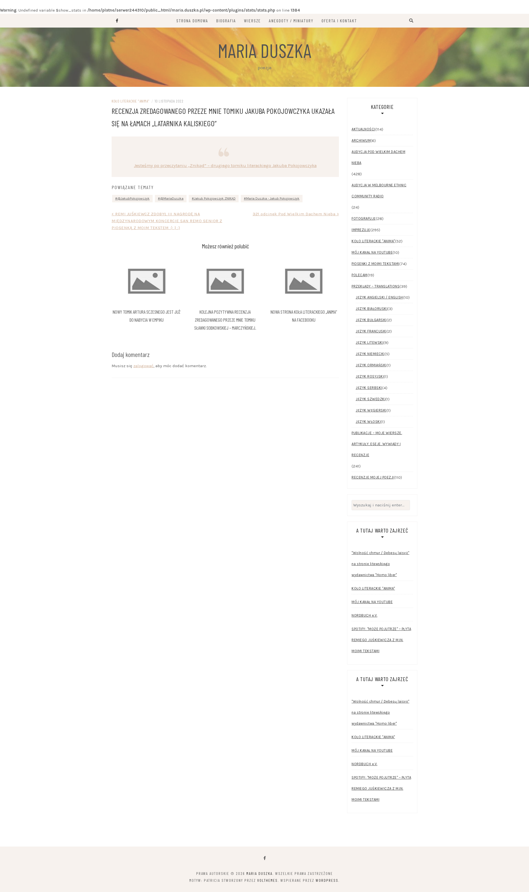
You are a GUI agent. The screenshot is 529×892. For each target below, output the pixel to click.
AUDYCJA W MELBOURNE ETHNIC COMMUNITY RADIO (379, 190)
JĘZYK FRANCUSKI (371, 331)
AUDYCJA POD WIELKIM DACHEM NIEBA (378, 157)
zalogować (143, 365)
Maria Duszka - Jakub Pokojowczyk (272, 198)
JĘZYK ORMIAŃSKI (371, 365)
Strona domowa (192, 20)
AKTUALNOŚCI (363, 129)
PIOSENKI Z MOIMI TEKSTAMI (375, 264)
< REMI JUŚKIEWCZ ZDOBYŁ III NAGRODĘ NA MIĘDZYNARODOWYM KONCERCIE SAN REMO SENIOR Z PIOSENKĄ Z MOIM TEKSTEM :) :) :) (167, 220)
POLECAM (360, 275)
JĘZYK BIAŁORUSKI (371, 309)
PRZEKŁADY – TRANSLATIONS (376, 286)
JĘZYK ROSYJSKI (370, 376)
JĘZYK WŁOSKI (368, 422)
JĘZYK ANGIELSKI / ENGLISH (379, 297)
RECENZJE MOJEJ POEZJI (373, 477)
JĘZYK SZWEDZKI (370, 399)
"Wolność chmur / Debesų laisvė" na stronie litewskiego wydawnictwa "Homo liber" (380, 564)
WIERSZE (252, 20)
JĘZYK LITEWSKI (369, 342)
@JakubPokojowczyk (133, 198)
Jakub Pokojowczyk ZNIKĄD (215, 198)
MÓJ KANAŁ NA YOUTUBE (372, 252)
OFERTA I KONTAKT (339, 20)
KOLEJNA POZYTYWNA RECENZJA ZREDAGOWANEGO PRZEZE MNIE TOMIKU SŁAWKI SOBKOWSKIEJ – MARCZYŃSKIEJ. (225, 320)
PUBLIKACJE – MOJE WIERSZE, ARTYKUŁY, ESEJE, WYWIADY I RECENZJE (377, 444)
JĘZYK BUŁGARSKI (371, 320)
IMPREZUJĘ (361, 230)
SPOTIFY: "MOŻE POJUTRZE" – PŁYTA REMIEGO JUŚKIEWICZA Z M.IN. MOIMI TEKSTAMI (381, 640)
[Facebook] (264, 858)
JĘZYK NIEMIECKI (370, 354)
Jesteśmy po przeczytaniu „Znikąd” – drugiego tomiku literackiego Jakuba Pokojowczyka (225, 165)
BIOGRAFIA (226, 20)
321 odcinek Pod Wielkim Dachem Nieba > (296, 213)
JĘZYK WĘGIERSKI (371, 410)
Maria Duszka (264, 50)
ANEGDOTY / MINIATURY (291, 20)
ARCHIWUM (361, 140)
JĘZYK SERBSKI (369, 388)
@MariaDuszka (171, 198)
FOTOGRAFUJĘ (364, 218)
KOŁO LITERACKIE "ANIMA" (131, 101)
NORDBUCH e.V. (364, 615)
